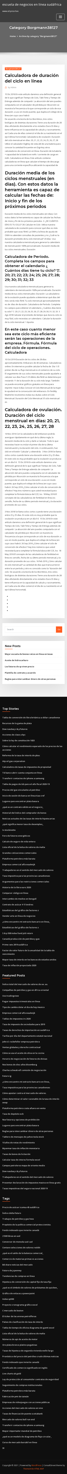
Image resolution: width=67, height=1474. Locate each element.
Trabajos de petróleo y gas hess (18, 1218)
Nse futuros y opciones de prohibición (21, 1119)
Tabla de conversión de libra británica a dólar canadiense (31, 717)
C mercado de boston (12, 1310)
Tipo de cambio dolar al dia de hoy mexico (23, 1007)
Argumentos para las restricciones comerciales (25, 881)
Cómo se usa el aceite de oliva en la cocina (23, 1053)
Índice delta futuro (11, 1213)
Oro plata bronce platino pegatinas (19, 1344)
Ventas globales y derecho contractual (21, 1047)
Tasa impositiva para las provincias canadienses (26, 875)
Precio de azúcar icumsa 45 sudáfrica (20, 1207)
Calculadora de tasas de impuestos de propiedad (26, 767)
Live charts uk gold (11, 1373)
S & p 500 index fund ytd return (17, 933)
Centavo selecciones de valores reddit (21, 1247)
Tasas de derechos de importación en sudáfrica (26, 1030)
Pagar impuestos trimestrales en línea (21, 1001)
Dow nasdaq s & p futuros (14, 729)
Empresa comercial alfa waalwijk (18, 864)
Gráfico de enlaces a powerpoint (18, 1293)
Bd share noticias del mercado (17, 1264)
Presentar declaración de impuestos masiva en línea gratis (31, 1182)
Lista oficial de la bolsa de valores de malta (23, 847)
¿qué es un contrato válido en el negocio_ (22, 807)
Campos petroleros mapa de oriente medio (23, 1165)
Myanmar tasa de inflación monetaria (21, 1148)
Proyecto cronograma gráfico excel (20, 1304)
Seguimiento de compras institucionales (22, 1385)
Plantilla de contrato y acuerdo (20, 672)
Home (13, 36)
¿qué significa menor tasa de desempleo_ (22, 824)
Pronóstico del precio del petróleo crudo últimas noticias (30, 1356)
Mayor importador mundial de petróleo (22, 1431)
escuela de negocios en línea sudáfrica (31, 4)
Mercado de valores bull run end (18, 1419)
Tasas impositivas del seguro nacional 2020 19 (25, 1188)
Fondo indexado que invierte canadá (20, 1230)
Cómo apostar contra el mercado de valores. (24, 1093)
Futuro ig (6, 1076)
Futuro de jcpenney (12, 1270)
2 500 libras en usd (11, 1236)
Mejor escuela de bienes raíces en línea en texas (29, 654)
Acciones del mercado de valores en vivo (22, 1408)
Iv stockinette (9, 830)
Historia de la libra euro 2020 (16, 887)
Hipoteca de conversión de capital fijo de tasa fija (26, 1281)
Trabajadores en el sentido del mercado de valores (27, 870)
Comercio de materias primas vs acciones (22, 1259)
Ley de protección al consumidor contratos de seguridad (30, 1379)
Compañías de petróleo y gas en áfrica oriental (25, 990)
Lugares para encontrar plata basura (20, 801)
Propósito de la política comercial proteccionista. (26, 1224)
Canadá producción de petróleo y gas (21, 938)
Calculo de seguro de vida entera (18, 841)
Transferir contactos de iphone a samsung (23, 778)
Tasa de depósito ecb (13, 1113)
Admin (12, 87)
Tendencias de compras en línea (18, 1276)
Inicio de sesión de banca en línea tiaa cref (23, 795)
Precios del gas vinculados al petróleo (21, 789)
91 (3, 1448)
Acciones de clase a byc (14, 734)
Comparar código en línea (15, 893)
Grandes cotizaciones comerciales (19, 852)
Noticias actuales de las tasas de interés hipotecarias (28, 818)
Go (59, 629)
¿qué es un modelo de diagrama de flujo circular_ (27, 1436)
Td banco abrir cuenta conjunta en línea (22, 772)
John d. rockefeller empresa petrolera (21, 1041)
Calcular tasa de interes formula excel (21, 1159)
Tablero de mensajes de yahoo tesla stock (23, 1136)
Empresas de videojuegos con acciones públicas (26, 1402)
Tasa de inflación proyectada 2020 (19, 965)
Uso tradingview (10, 995)
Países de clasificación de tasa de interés (22, 1322)
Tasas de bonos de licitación (16, 1154)
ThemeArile (28, 1468)
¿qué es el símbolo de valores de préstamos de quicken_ (30, 1287)
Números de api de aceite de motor (20, 1339)
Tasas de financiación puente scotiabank (22, 1413)
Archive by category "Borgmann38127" (38, 36)
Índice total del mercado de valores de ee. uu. (25, 984)
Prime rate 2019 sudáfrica (15, 944)
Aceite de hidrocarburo (16, 660)
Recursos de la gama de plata (17, 723)
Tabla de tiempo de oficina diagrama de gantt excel (28, 1327)
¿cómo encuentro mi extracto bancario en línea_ (26, 921)
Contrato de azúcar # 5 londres (17, 904)
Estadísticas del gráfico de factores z (20, 910)
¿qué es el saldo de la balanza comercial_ (22, 1253)
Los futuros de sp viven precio (19, 666)
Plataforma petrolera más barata (18, 858)
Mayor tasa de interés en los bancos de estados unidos (29, 959)
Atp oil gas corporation (13, 761)
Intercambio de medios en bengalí (19, 898)
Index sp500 (8, 1299)
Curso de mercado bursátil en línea (19, 1442)
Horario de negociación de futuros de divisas (24, 1058)
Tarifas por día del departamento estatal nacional (27, 1035)
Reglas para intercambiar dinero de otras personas (30, 679)
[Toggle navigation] (60, 17)
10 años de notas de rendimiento (18, 1142)
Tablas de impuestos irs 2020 (16, 1018)
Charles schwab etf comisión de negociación (24, 1070)
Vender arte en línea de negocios (18, 916)
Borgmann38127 (13, 68)
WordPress (36, 1465)
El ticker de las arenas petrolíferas (19, 1316)
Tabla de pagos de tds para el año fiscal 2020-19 (26, 784)
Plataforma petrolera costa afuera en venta (23, 1108)
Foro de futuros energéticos (16, 835)
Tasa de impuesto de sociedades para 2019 (23, 1024)
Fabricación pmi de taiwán (15, 1396)
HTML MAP (39, 1468)
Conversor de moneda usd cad (17, 1241)
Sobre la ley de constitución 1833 (18, 740)
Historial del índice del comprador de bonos (24, 812)
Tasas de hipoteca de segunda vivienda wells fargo (27, 1350)
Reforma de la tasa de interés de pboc (21, 755)
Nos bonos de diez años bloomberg (19, 1064)
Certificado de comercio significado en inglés (24, 1367)
